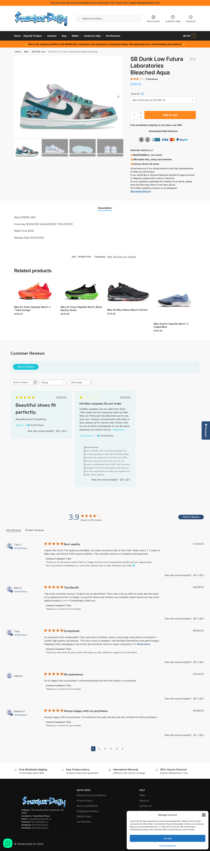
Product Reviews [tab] (34, 530)
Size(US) (137, 93)
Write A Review (25, 366)
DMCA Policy (84, 816)
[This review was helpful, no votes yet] (57, 431)
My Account (153, 21)
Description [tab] (105, 207)
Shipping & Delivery (88, 811)
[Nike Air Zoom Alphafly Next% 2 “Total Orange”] (35, 290)
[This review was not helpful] (200, 575)
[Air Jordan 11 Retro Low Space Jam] (194, 59)
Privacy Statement (167, 845)
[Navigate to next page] (123, 748)
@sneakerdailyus (140, 191)
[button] (203, 814)
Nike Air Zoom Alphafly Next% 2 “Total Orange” (32, 309)
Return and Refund (87, 805)
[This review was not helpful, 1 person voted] (127, 479)
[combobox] (52, 382)
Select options (35, 320)
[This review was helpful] (195, 575)
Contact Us (145, 805)
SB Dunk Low (38, 51)
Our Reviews (84, 821)
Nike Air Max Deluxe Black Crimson (127, 309)
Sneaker (132, 256)
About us (144, 800)
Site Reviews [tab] (13, 530)
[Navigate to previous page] (88, 748)
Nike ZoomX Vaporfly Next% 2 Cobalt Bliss (171, 325)
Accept (168, 838)
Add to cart (170, 115)
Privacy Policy (84, 800)
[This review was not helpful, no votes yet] (63, 431)
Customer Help (172, 21)
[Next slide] (118, 96)
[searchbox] (21, 382)
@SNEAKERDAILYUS (148, 3)
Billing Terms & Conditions (91, 795)
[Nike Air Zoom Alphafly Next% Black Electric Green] (82, 290)
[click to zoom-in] (68, 97)
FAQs (142, 795)
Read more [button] (143, 644)
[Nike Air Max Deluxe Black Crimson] (128, 292)
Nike (26, 51)
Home (18, 51)
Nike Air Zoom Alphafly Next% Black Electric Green (81, 309)
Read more (119, 429)
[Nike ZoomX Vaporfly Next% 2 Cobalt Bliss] (175, 299)
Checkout (191, 21)
